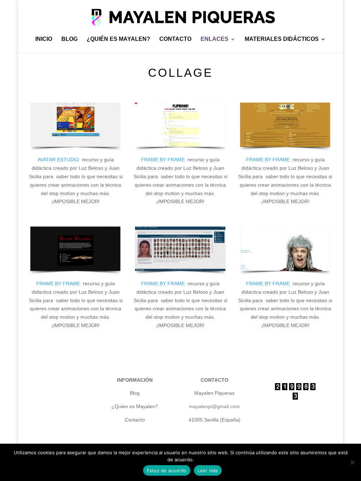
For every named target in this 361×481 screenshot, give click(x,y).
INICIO (43, 39)
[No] (352, 462)
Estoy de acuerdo (167, 470)
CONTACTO (175, 39)
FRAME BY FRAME (164, 159)
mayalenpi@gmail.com (214, 406)
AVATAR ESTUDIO (60, 159)
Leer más (207, 470)
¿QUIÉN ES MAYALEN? (118, 39)
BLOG (69, 39)
